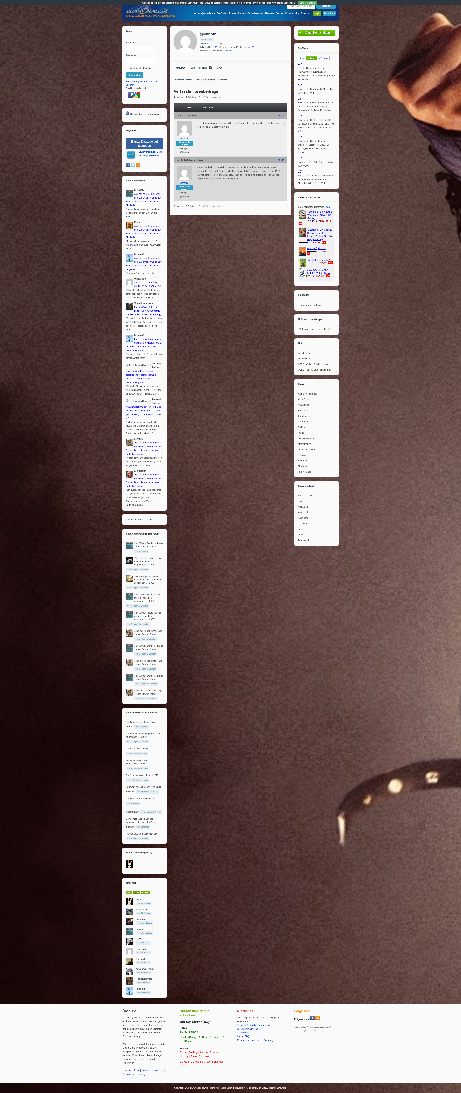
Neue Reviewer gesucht (138, 748)
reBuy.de (302, 455)
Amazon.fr (303, 507)
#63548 (282, 115)
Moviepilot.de (304, 358)
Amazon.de (303, 405)
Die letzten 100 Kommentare (140, 519)
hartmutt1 (140, 989)
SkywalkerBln (142, 909)
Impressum (157, 1070)
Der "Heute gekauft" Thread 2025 (142, 775)
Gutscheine (243, 1032)
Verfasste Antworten (205, 80)
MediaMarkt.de (305, 444)
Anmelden (329, 13)
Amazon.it (303, 512)
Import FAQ (243, 1036)
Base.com (303, 518)
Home (196, 13)
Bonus (305, 13)
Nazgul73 (141, 959)
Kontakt (146, 1070)
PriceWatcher (255, 13)
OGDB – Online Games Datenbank (315, 370)
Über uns (127, 1070)
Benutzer (130, 42)
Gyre (136, 558)
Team (137, 1070)
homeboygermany (145, 969)
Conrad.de (303, 421)
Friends (205, 68)
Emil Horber (142, 949)
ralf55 (139, 939)
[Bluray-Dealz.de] (147, 13)
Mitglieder (131, 882)
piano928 (140, 919)
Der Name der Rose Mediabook (141, 798)
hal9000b (139, 543)
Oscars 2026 (132, 812)
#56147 (282, 160)
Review (269, 13)
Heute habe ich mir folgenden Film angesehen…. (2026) (147, 561)
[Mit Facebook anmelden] (131, 97)
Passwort (131, 55)
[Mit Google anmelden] (137, 97)
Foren (219, 68)
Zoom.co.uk (303, 540)
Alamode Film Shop (307, 394)
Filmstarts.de (304, 353)
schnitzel (138, 631)
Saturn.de (303, 460)
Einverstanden (307, 2)
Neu (129, 892)
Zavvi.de (302, 534)
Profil (192, 68)
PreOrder (222, 13)
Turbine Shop (304, 472)
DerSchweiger (141, 576)
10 (216, 47)
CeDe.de (302, 523)
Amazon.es (303, 501)
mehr (327, 207)
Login (317, 13)
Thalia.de (302, 466)
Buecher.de (303, 410)
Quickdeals (208, 13)
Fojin (138, 899)
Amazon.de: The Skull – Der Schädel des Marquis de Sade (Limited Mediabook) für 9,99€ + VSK (316, 179)
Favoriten (222, 80)
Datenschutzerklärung (133, 1074)
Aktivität (180, 68)
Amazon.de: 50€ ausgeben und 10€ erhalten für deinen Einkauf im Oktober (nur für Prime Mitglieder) (315, 107)
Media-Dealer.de (306, 438)
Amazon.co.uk (305, 495)
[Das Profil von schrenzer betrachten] (184, 135)
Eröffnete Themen (183, 80)
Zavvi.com (303, 529)
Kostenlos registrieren (136, 81)
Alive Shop (303, 399)
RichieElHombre (144, 979)
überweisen (227, 50)
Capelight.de (304, 416)
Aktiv (136, 892)
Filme (232, 13)
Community (292, 13)
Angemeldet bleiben (140, 68)
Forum (279, 13)
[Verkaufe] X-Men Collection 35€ (142, 834)
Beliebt (145, 892)
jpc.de (301, 433)
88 (253, 47)
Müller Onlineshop (307, 449)
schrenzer (184, 139)
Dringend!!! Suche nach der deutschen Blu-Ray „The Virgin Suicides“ (141, 823)
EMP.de (301, 427)
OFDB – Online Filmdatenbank (313, 364)
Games (241, 13)
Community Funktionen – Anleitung (255, 1040)
